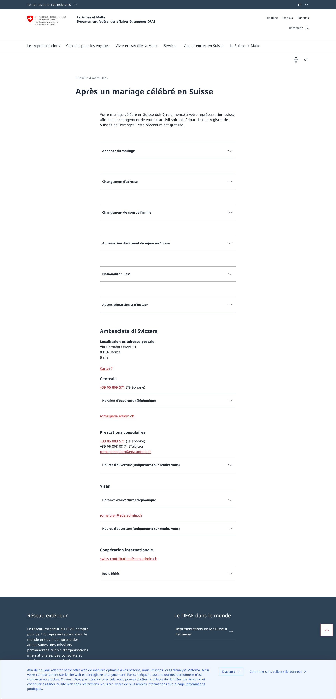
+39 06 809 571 (112, 387)
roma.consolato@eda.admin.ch (125, 451)
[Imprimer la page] (296, 59)
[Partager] (306, 60)
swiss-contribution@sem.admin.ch (128, 558)
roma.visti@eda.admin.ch (121, 515)
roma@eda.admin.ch (117, 416)
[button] (43, 45)
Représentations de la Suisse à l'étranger (201, 631)
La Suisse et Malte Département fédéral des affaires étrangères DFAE (116, 19)
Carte (104, 368)
